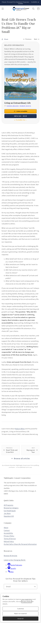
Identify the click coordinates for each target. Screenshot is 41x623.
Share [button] (6, 39)
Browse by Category (11, 508)
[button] (2, 8)
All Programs (8, 505)
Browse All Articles (10, 555)
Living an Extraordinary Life (17, 103)
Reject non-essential (20, 613)
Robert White (20, 429)
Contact (7, 530)
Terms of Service (10, 538)
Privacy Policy (9, 536)
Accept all (21, 618)
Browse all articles (22, 458)
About (6, 527)
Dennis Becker (13, 106)
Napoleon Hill (9, 516)
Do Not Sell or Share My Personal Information (20, 544)
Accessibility (8, 533)
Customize (20, 609)
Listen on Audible (21, 111)
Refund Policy (9, 541)
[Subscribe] (34, 586)
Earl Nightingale (10, 511)
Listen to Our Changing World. (15, 560)
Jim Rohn (7, 513)
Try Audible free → (21, 120)
